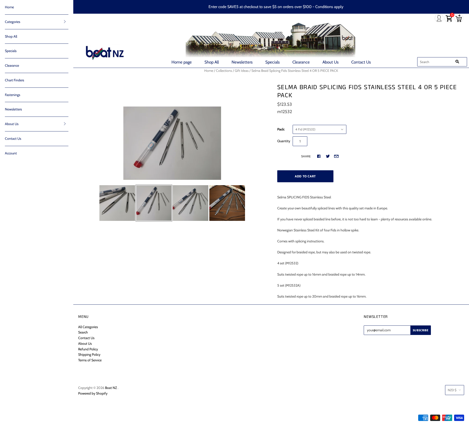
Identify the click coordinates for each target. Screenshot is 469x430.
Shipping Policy (89, 354)
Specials (272, 62)
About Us (330, 62)
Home (9, 7)
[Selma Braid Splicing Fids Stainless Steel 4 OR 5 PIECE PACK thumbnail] (117, 203)
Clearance (301, 62)
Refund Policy (88, 349)
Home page (181, 62)
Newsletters (242, 62)
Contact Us (361, 62)
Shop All (211, 62)
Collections (224, 70)
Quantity (283, 141)
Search (83, 332)
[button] (64, 21)
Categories (12, 22)
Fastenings (12, 95)
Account (11, 153)
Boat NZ (111, 388)
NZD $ (452, 390)
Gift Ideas (242, 70)
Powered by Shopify (92, 393)
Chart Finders (14, 80)
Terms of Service (90, 360)
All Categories (88, 327)
